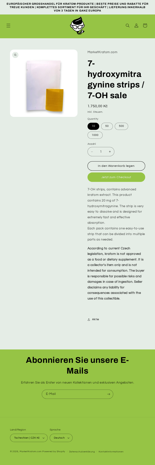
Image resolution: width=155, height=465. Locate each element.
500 (121, 126)
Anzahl (92, 144)
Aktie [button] (95, 319)
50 (107, 126)
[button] (8, 25)
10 (93, 126)
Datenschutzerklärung (82, 452)
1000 (95, 135)
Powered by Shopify (53, 451)
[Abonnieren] (108, 394)
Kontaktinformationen (111, 452)
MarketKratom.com (31, 451)
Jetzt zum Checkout (116, 177)
